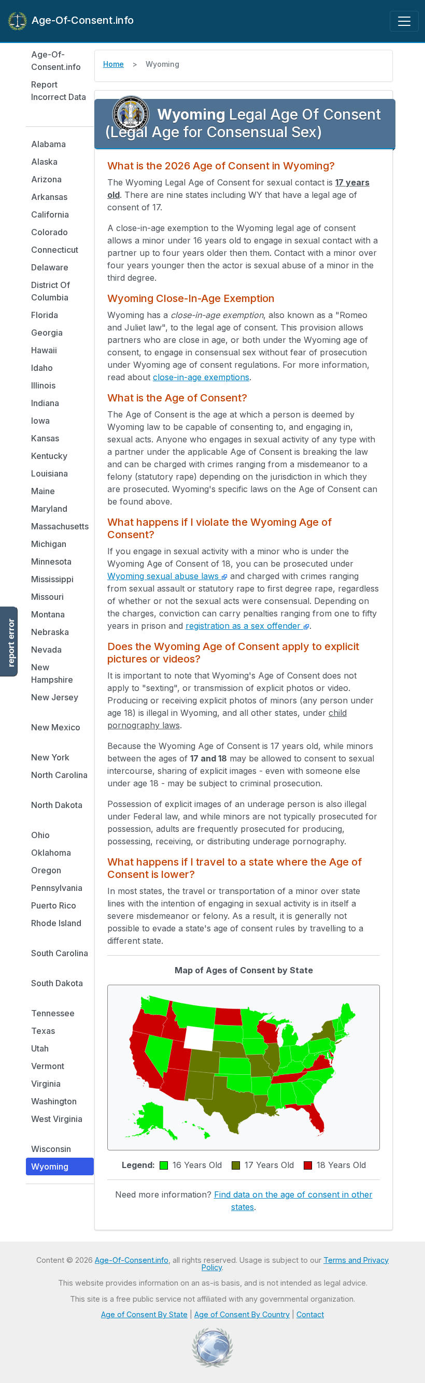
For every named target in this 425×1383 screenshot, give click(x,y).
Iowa (40, 420)
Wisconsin (51, 1149)
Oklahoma (51, 852)
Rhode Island (56, 923)
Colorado (49, 232)
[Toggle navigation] (404, 21)
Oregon (46, 870)
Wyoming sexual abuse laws (164, 576)
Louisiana (49, 473)
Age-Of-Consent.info (81, 20)
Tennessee (53, 1013)
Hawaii (44, 350)
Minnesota (51, 561)
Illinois (43, 385)
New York (50, 757)
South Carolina (59, 953)
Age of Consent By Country (242, 1314)
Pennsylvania (56, 888)
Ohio (40, 835)
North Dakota (56, 805)
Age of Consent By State (144, 1314)
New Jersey (54, 697)
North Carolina (59, 775)
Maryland (49, 508)
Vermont (47, 1066)
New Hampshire (52, 673)
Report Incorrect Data (58, 90)
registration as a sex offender (244, 626)
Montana (48, 614)
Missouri (47, 597)
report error (11, 642)
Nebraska (50, 632)
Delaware (49, 267)
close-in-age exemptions (201, 377)
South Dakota (57, 983)
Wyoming (49, 1166)
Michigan (48, 544)
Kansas (45, 438)
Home (113, 64)
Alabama (48, 144)
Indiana (45, 403)
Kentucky (49, 456)
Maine (43, 491)
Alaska (44, 161)
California (50, 214)
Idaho (42, 368)
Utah (40, 1048)
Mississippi (52, 579)
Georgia (47, 332)
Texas (43, 1031)
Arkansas (49, 197)
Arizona (46, 179)
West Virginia (56, 1119)
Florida (44, 315)
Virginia (46, 1083)
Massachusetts (60, 526)
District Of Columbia (50, 291)
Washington (54, 1101)
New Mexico (55, 727)
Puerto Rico (53, 905)
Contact (310, 1314)
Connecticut (54, 249)
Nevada (46, 649)
